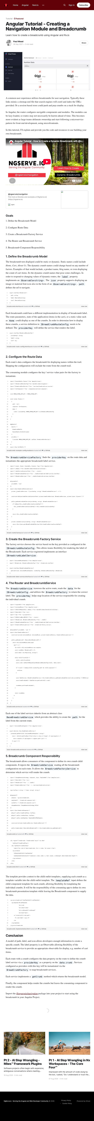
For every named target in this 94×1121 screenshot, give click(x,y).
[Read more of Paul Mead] (9, 43)
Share (84, 43)
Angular (25, 5)
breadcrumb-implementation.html (18, 929)
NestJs (35, 5)
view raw (84, 306)
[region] (47, 298)
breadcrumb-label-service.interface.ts (20, 576)
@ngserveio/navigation (27, 993)
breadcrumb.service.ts (15, 706)
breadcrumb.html (13, 867)
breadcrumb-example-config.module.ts (20, 450)
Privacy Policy (66, 1100)
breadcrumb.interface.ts (15, 306)
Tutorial (9, 18)
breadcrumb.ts (12, 834)
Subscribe (83, 5)
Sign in (72, 5)
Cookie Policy (67, 1103)
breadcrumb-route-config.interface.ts (20, 346)
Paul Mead (18, 41)
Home (15, 5)
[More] (43, 5)
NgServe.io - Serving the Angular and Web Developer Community (26, 1101)
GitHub (37, 306)
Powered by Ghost (83, 1101)
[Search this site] (64, 5)
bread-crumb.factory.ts (15, 533)
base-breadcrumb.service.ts (17, 749)
